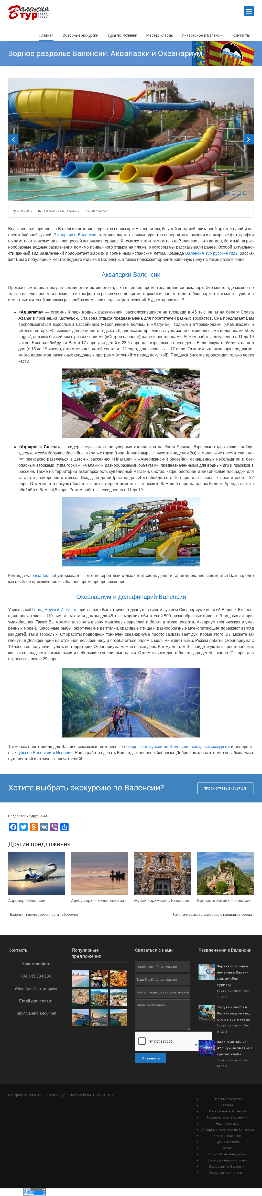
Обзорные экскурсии (80, 35)
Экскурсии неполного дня (227, 1160)
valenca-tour (99, 211)
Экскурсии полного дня (227, 1172)
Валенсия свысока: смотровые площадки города (213, 914)
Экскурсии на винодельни (227, 1154)
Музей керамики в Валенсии (161, 900)
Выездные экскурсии (227, 1099)
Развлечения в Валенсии (61, 211)
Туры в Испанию (227, 1142)
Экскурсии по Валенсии (227, 1166)
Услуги (227, 1148)
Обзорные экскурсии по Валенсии (227, 1129)
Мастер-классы (159, 35)
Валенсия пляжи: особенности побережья (43, 914)
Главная (46, 35)
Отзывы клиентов (227, 1136)
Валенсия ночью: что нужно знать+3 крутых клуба (234, 1047)
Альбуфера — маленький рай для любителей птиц (119, 900)
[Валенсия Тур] (31, 12)
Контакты (241, 35)
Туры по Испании (122, 35)
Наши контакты (227, 1123)
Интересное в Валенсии (203, 35)
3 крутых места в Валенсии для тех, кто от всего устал (233, 1013)
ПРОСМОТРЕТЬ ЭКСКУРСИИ (225, 788)
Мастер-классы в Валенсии (227, 1117)
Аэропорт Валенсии (26, 900)
